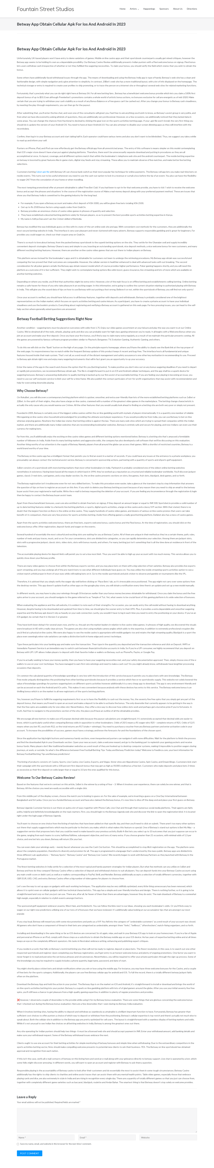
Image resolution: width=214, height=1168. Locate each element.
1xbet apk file (42, 171)
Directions (192, 8)
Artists (133, 8)
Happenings (149, 8)
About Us (178, 8)
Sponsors (164, 8)
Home (122, 8)
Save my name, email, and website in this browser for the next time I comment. (55, 1144)
